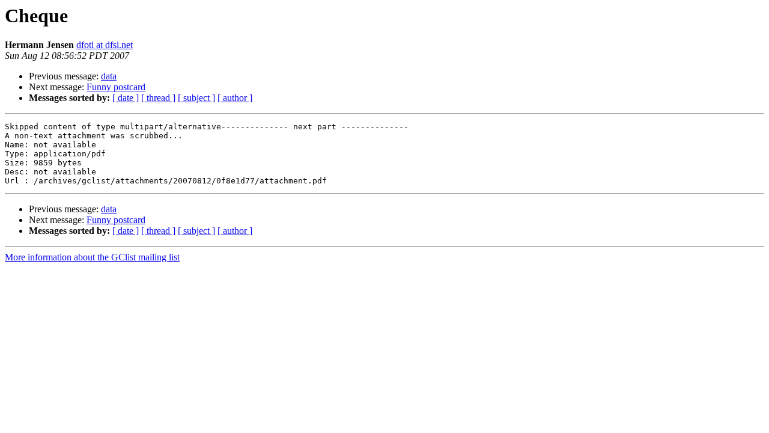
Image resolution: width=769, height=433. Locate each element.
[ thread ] (158, 98)
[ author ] (234, 98)
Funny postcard (116, 87)
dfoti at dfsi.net (104, 45)
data (109, 76)
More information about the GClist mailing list (92, 257)
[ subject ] (196, 98)
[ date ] (125, 98)
